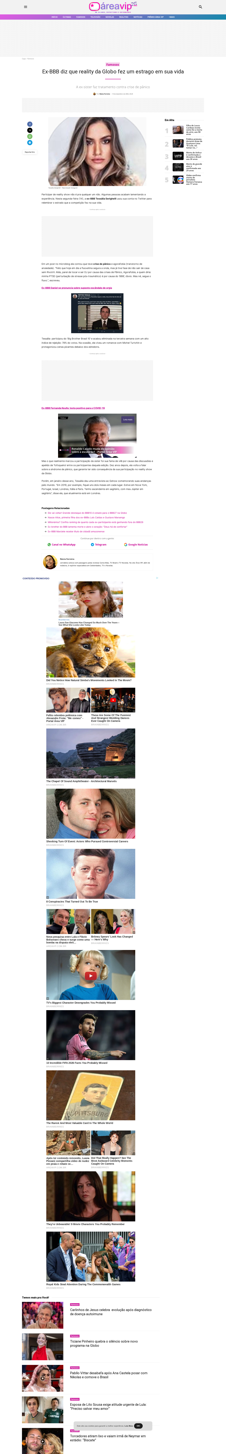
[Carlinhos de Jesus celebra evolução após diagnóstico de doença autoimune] (42, 1315)
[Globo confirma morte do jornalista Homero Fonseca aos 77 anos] (178, 183)
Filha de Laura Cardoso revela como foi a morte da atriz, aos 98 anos (194, 129)
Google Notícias (138, 544)
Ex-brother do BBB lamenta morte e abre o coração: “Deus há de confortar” (87, 526)
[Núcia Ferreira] (95, 94)
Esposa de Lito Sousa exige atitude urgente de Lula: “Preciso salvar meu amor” (108, 1407)
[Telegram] (29, 142)
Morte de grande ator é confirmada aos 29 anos (194, 167)
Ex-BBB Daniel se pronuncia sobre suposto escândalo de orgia (77, 287)
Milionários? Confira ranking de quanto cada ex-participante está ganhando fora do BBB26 (95, 522)
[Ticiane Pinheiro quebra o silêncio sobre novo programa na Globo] (42, 1346)
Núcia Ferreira (105, 94)
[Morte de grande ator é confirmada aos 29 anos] (178, 170)
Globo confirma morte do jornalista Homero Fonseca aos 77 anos (194, 179)
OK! (138, 1426)
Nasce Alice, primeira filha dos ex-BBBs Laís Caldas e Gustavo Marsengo (86, 517)
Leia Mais (129, 1426)
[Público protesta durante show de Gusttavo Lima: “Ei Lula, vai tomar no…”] (178, 147)
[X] (29, 130)
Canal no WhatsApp (63, 544)
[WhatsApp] (29, 136)
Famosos (30, 59)
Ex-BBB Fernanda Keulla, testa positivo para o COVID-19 (73, 408)
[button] (183, 7)
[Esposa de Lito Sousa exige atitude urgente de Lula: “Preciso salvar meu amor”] (42, 1409)
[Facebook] (29, 124)
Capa (24, 59)
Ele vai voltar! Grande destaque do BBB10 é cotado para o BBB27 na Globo (87, 513)
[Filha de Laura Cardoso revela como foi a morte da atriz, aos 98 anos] (178, 133)
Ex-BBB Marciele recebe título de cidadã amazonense (76, 531)
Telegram (100, 544)
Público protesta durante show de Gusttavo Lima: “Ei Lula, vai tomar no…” (194, 143)
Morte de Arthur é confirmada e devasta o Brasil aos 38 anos (194, 155)
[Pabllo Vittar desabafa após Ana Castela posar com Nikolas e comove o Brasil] (42, 1378)
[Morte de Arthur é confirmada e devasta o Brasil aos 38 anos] (178, 159)
